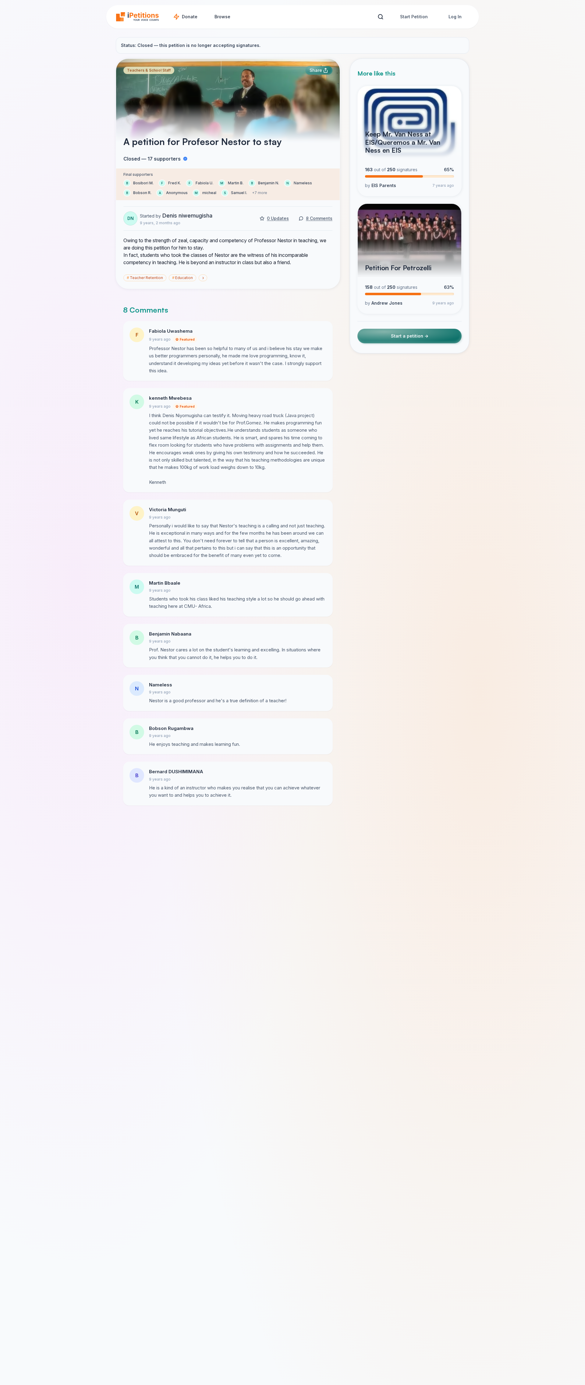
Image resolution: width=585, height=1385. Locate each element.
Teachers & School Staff (149, 70)
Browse (222, 16)
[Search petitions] (380, 17)
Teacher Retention (145, 277)
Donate (189, 16)
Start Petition (414, 16)
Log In (455, 16)
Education (182, 277)
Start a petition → (409, 335)
